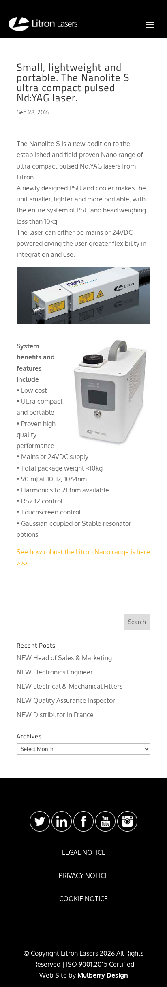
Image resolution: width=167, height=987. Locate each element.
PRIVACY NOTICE (83, 875)
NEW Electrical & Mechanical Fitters (69, 686)
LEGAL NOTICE (83, 852)
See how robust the (46, 552)
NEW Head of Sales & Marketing (64, 658)
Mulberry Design (102, 975)
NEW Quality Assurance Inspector (66, 700)
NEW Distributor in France (55, 715)
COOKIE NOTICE (83, 899)
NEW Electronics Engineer (55, 672)
